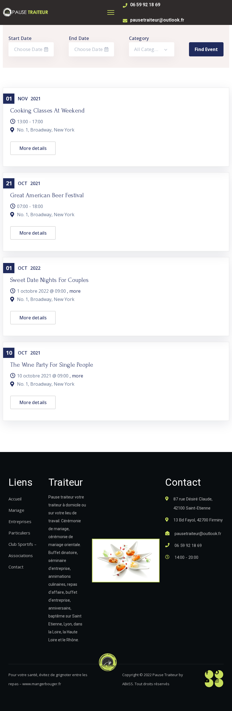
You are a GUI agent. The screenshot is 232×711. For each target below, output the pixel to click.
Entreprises (19, 521)
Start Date (19, 38)
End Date (79, 38)
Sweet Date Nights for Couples (49, 280)
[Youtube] (209, 683)
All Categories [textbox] (150, 49)
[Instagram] (219, 683)
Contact (15, 567)
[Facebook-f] (209, 674)
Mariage (16, 510)
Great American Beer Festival (47, 195)
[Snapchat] (219, 674)
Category (139, 38)
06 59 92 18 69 (145, 4)
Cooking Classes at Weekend (47, 110)
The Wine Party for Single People (51, 364)
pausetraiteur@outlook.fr (157, 20)
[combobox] (151, 49)
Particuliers (19, 533)
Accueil (15, 499)
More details (33, 148)
